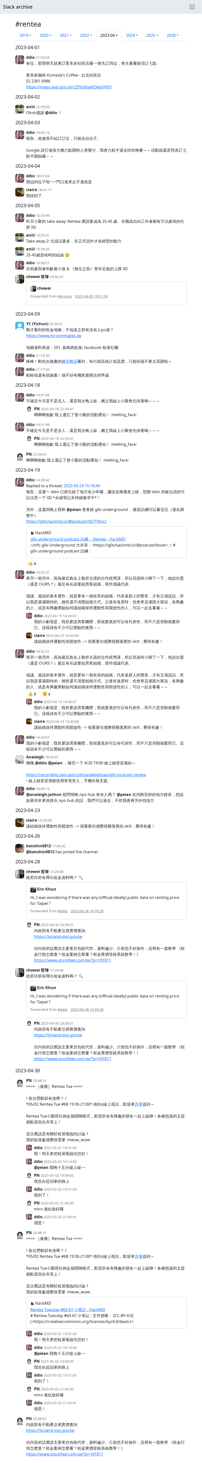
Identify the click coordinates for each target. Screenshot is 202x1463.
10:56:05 (43, 249)
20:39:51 (56, 324)
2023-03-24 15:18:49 (82, 485)
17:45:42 (59, 846)
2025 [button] (150, 35)
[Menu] (192, 7)
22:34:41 (40, 454)
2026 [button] (171, 35)
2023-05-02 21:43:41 (60, 1217)
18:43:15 (43, 788)
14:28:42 (43, 480)
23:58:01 (40, 1418)
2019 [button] (23, 35)
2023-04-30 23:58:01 (57, 924)
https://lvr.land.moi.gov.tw (58, 936)
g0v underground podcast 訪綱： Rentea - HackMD (77, 539)
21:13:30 (43, 355)
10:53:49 (43, 215)
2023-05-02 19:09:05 (57, 1175)
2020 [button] (44, 35)
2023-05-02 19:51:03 (60, 1189)
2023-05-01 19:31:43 (60, 1147)
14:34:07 (43, 737)
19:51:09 (43, 395)
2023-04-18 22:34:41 (57, 408)
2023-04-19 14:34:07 (60, 615)
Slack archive (18, 6)
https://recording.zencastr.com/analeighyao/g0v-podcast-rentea (86, 774)
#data (62, 911)
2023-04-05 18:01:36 (91, 296)
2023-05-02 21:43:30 (57, 1203)
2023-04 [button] (107, 35)
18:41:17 (45, 189)
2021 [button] (64, 35)
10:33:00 (45, 820)
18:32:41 (52, 757)
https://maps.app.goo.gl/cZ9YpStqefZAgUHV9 (68, 87)
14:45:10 (43, 132)
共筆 (139, 1104)
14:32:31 (43, 572)
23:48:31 (40, 1080)
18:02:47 (57, 276)
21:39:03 (43, 57)
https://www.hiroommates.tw (53, 335)
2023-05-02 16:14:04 (60, 1161)
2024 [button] (130, 35)
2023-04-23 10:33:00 (62, 635)
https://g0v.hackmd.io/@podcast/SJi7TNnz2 (66, 521)
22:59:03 (43, 106)
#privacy (65, 296)
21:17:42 (43, 369)
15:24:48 (57, 871)
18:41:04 (43, 176)
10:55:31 (43, 235)
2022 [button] (84, 35)
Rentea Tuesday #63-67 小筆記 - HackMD (67, 1309)
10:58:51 (43, 263)
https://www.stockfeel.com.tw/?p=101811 (72, 960)
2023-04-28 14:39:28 (86, 911)
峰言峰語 (69, 361)
